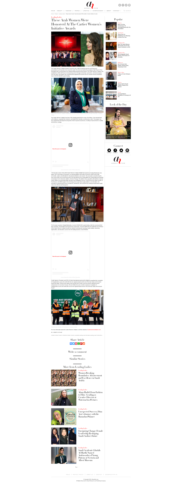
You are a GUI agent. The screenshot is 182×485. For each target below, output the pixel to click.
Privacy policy (78, 474)
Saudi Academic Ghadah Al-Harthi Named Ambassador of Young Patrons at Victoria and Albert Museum (89, 455)
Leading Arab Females (84, 335)
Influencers (120, 62)
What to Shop (121, 72)
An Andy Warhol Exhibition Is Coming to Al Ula (124, 95)
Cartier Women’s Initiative (60, 335)
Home (53, 10)
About (109, 10)
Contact (99, 474)
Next (129, 123)
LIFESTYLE (86, 10)
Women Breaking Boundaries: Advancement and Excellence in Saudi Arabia (90, 377)
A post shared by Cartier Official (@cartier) (70, 169)
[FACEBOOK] (115, 150)
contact (116, 10)
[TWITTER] (121, 150)
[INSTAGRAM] (127, 150)
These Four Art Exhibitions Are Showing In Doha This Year (124, 36)
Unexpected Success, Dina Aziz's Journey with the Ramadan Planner (90, 414)
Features (120, 23)
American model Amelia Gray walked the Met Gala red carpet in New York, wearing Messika (118, 137)
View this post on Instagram (59, 148)
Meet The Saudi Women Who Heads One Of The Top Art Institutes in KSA (124, 46)
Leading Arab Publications (96, 335)
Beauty (59, 10)
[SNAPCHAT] (109, 150)
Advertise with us (111, 474)
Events (119, 92)
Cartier (52, 335)
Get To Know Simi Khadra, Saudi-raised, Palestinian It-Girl (123, 65)
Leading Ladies (62, 13)
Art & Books (120, 33)
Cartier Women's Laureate (73, 335)
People (56, 13)
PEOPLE (77, 10)
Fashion (68, 10)
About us (90, 474)
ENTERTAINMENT (98, 10)
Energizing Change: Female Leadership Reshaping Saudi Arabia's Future (90, 433)
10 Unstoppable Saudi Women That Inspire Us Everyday (123, 56)
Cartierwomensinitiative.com (94, 329)
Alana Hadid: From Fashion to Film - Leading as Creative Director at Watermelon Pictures (90, 396)
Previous (108, 123)
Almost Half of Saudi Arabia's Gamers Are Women (123, 85)
